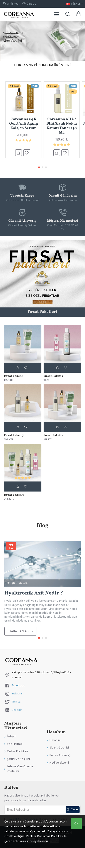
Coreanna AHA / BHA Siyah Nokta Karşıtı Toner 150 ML (61, 126)
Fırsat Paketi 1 (14, 376)
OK (76, 824)
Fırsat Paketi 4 (54, 435)
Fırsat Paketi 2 (53, 376)
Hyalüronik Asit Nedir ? (33, 593)
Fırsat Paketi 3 (14, 435)
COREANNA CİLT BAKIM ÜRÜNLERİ (42, 65)
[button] (39, 167)
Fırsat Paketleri (42, 312)
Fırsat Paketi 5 (14, 495)
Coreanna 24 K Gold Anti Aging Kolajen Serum (23, 123)
